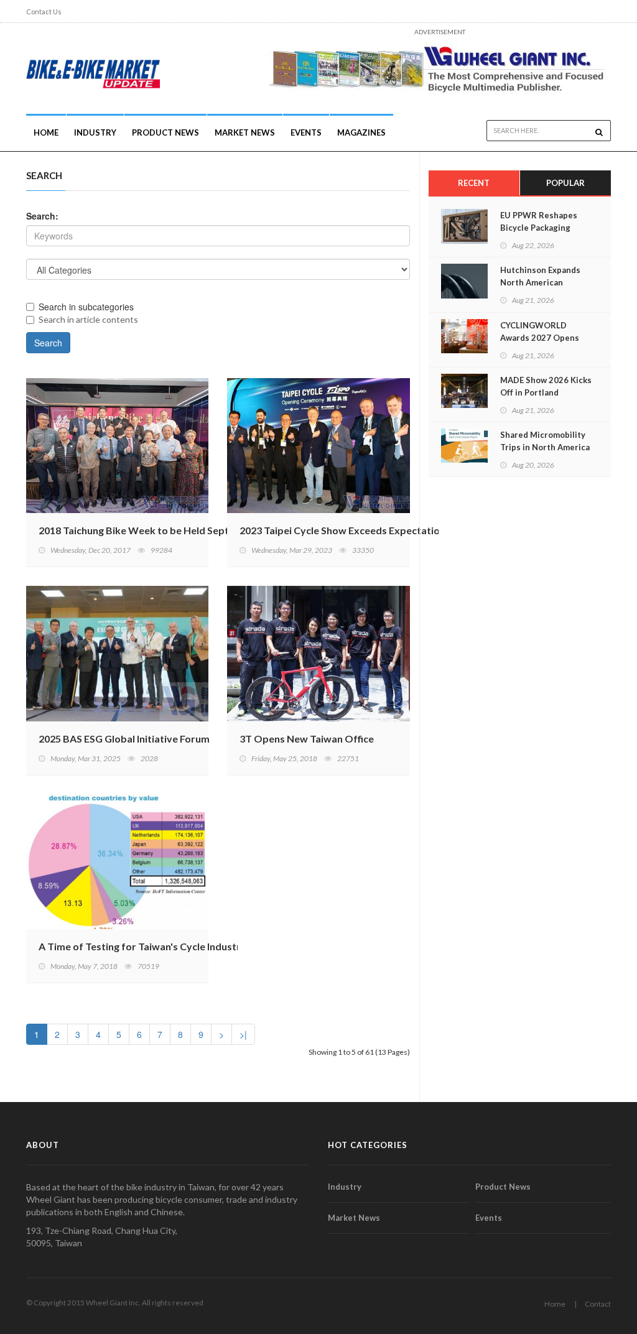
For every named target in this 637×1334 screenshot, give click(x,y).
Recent (474, 183)
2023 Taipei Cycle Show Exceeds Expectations (344, 530)
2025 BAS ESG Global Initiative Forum (124, 738)
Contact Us (44, 11)
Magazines (361, 132)
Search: (42, 216)
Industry (344, 1187)
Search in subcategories (86, 306)
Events (306, 132)
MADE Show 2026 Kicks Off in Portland (546, 386)
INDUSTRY (95, 132)
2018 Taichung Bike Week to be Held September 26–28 (164, 530)
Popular (565, 183)
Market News (245, 132)
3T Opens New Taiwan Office (306, 738)
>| (243, 1034)
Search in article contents (88, 319)
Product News (165, 132)
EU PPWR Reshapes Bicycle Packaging (538, 221)
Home (46, 132)
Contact (598, 1304)
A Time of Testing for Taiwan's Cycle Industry (142, 946)
